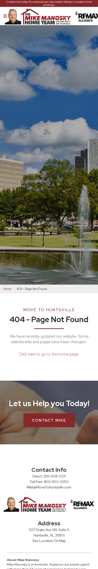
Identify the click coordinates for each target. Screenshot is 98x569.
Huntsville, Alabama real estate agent (61, 564)
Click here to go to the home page (48, 354)
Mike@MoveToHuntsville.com (49, 487)
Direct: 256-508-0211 (49, 476)
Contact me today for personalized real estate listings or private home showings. (49, 3)
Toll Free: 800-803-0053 (49, 482)
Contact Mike (49, 420)
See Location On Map (49, 541)
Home (7, 289)
